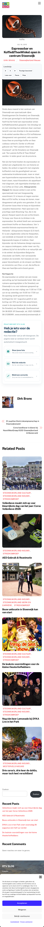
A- (5, 71)
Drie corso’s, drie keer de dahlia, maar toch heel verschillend (19, 772)
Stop (24, 75)
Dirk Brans (9, 60)
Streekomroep (11, 499)
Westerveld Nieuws (13, 766)
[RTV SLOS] (5, 7)
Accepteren (22, 903)
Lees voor (8, 75)
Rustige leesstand (25, 71)
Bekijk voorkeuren (22, 916)
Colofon (5, 871)
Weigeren (22, 910)
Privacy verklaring (26, 922)
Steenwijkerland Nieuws (29, 60)
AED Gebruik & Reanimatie (17, 557)
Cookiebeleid (14, 922)
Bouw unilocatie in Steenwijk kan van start (20, 820)
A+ (15, 71)
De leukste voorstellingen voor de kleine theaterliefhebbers (20, 665)
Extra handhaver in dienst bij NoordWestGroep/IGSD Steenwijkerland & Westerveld (20, 430)
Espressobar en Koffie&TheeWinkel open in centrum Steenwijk (22, 52)
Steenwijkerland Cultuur (17, 493)
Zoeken (5, 789)
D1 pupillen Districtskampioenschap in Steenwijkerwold (22, 422)
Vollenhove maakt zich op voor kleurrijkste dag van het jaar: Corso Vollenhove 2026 (21, 506)
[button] (40, 877)
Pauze (17, 75)
